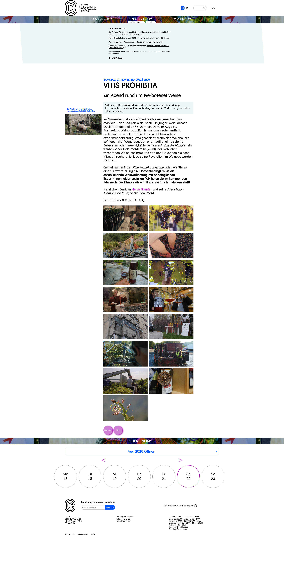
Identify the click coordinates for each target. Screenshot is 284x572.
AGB (93, 534)
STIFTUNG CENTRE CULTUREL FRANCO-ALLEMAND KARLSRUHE (87, 8)
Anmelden (110, 507)
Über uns (13, 557)
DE (183, 8)
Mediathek (15, 563)
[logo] (70, 506)
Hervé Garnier (142, 189)
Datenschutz (82, 534)
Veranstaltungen (20, 545)
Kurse (10, 540)
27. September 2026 (142, 19)
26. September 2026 (101, 19)
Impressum (69, 534)
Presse (11, 569)
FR (187, 8)
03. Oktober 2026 (182, 19)
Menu (213, 8)
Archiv (10, 551)
